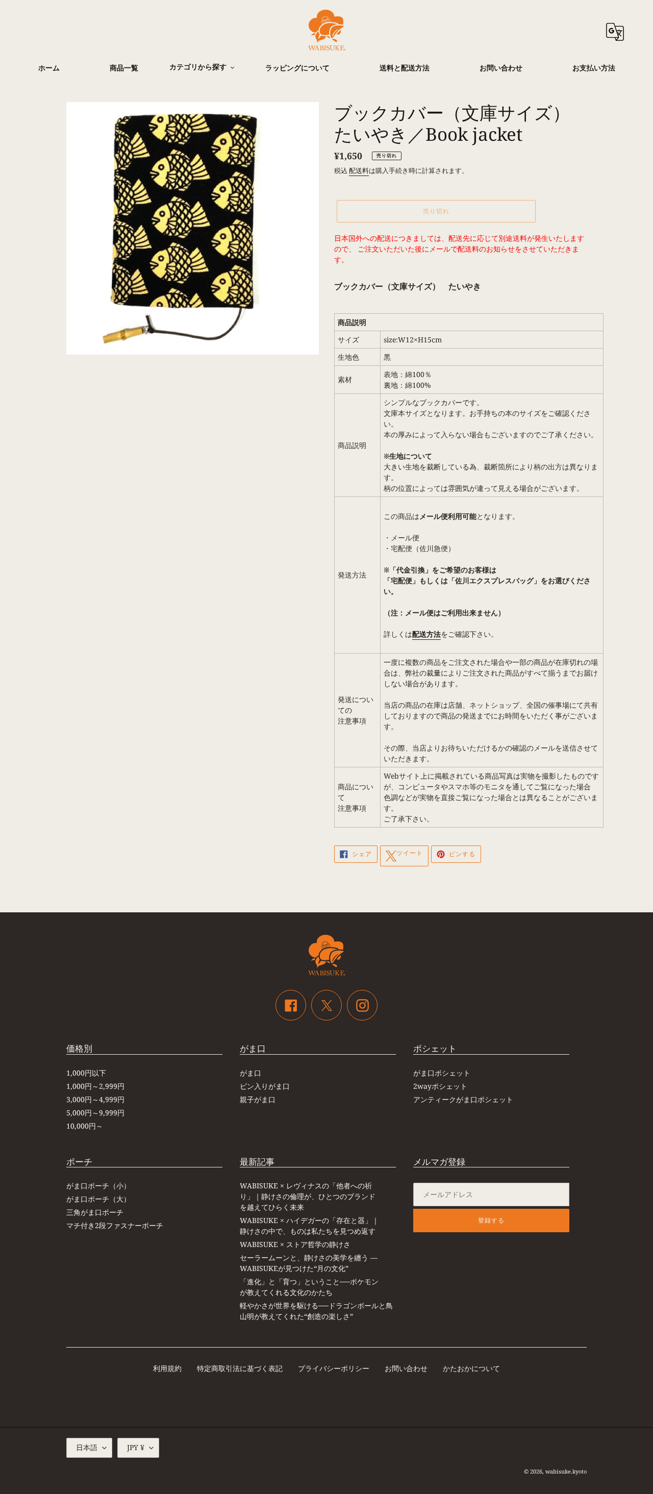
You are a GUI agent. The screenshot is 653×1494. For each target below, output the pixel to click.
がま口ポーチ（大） (98, 1199)
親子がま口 (257, 1099)
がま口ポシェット (441, 1073)
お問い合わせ (406, 1368)
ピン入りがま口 (265, 1086)
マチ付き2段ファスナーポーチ (114, 1225)
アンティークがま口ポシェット (463, 1099)
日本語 (86, 1447)
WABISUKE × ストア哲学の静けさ (295, 1244)
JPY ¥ (135, 1447)
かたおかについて (471, 1368)
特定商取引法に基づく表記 (240, 1368)
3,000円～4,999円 (95, 1099)
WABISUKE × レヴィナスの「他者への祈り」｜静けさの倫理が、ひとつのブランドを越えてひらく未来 (307, 1196)
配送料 (359, 170)
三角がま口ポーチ (94, 1212)
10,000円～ (84, 1126)
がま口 (250, 1073)
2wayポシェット (440, 1086)
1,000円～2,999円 (95, 1086)
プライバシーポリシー (333, 1368)
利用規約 (167, 1368)
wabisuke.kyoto (566, 1471)
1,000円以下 (86, 1073)
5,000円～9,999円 (95, 1112)
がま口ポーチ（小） (98, 1185)
